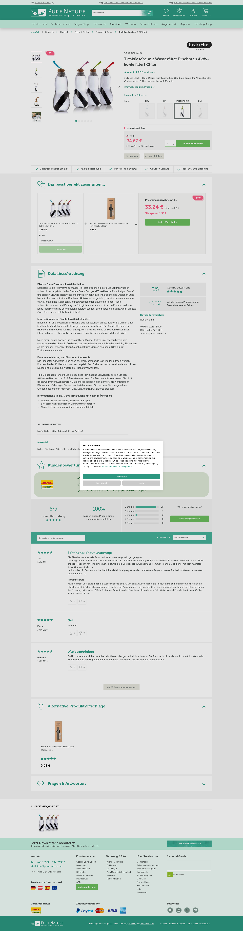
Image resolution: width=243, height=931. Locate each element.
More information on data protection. (118, 466)
